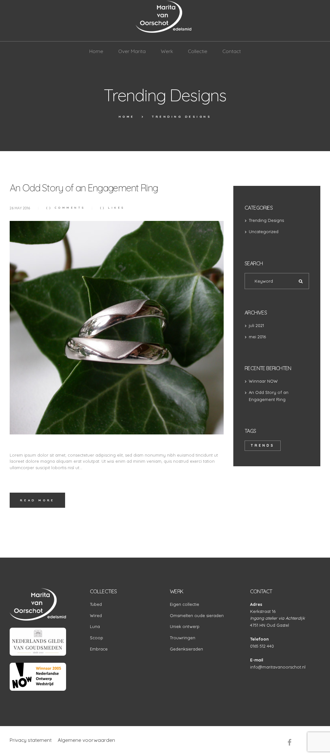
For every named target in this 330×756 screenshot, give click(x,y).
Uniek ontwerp (184, 626)
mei (257, 336)
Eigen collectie (184, 604)
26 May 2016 (20, 208)
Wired (96, 615)
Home (127, 116)
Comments (65, 207)
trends (263, 445)
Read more (37, 500)
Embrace (99, 648)
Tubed (96, 604)
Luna (95, 626)
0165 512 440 (262, 646)
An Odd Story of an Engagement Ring (84, 188)
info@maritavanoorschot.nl (278, 666)
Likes (112, 207)
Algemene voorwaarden (86, 740)
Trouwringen (182, 637)
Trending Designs (266, 220)
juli (256, 325)
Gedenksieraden (186, 648)
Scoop (96, 637)
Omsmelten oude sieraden (197, 615)
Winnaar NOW (263, 381)
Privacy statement (31, 740)
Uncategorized (263, 231)
